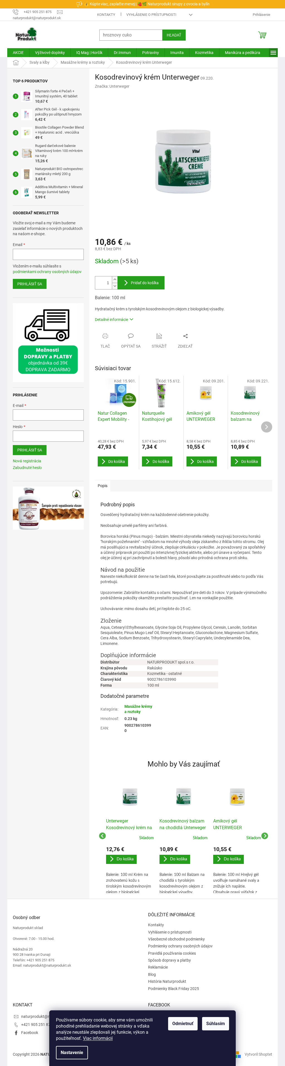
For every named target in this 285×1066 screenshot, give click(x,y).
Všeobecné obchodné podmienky (174, 939)
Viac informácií (96, 1038)
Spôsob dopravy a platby (167, 960)
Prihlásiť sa (27, 284)
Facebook (27, 1032)
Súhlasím (213, 1023)
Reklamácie (156, 967)
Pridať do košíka (143, 283)
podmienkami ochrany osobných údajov (45, 271)
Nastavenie (70, 1052)
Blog (150, 974)
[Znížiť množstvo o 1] (113, 286)
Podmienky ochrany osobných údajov (178, 946)
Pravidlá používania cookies (170, 953)
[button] (128, 869)
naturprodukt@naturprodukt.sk (46, 1016)
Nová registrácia (25, 461)
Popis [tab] (100, 485)
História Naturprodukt (165, 981)
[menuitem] (16, 52)
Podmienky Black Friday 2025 (171, 988)
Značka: (110, 86)
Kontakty (104, 15)
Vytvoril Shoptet (256, 1054)
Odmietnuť (180, 1023)
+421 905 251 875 (35, 1024)
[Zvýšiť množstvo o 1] (113, 279)
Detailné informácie (109, 319)
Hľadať (172, 35)
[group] (128, 836)
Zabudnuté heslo (25, 467)
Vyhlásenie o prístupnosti (149, 15)
